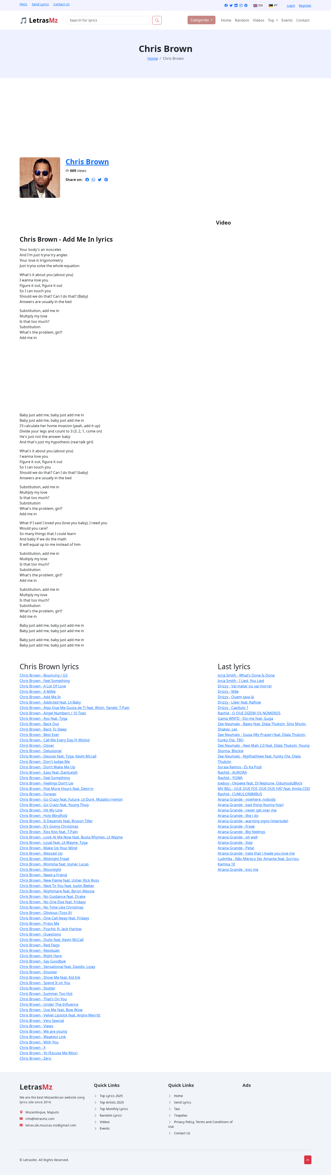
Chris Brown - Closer (37, 745)
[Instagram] (241, 5)
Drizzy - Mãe (228, 691)
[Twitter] (231, 5)
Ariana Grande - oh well (238, 837)
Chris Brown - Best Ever (39, 734)
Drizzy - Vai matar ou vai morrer (245, 686)
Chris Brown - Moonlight (40, 869)
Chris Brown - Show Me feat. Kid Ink (50, 977)
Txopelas (180, 1115)
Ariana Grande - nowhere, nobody (247, 799)
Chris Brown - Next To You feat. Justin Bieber (57, 885)
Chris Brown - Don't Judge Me (45, 761)
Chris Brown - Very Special (42, 1020)
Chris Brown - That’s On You (43, 999)
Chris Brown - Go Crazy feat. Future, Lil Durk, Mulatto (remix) (71, 799)
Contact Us (61, 4)
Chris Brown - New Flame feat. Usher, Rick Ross (59, 880)
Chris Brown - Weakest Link (43, 1036)
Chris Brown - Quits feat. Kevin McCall (52, 939)
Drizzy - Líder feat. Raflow (239, 702)
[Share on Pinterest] (106, 179)
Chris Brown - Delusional (40, 750)
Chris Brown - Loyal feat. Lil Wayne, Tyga (54, 842)
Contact (303, 20)
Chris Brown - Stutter (37, 988)
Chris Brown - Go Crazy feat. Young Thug (54, 804)
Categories (200, 20)
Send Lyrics (40, 4)
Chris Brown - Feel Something (45, 680)
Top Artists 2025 (112, 1102)
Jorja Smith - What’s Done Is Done (246, 675)
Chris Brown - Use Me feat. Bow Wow (51, 1009)
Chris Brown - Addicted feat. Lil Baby (50, 702)
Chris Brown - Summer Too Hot (46, 993)
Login (291, 5)
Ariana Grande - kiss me (238, 869)
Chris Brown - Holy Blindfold (43, 815)
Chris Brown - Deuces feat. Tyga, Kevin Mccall (58, 756)
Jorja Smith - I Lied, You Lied (241, 680)
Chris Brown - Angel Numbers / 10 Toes (53, 713)
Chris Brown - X (32, 1047)
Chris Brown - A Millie (38, 691)
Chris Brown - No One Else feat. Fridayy (53, 901)
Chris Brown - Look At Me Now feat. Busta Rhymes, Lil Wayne (71, 837)
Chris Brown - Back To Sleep (43, 729)
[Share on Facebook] (87, 179)
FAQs (23, 4)
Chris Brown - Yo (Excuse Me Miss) (48, 1052)
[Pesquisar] (157, 20)
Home (226, 20)
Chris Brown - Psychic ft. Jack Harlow (51, 928)
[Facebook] (226, 5)
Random (242, 20)
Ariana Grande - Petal (236, 847)
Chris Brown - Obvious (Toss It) (46, 912)
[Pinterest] (245, 5)
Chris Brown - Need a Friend (43, 874)
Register (305, 5)
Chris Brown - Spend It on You (45, 982)
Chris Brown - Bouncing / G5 (44, 675)
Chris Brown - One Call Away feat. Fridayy (54, 918)
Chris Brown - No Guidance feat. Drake (52, 896)
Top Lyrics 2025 (111, 1096)
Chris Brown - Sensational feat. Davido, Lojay (57, 966)
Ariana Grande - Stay (235, 842)
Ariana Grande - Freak (236, 826)
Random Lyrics (111, 1115)
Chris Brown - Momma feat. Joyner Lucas (54, 864)
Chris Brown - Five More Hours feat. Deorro (56, 788)
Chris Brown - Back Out (39, 723)
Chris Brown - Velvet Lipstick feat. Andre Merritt (60, 1015)
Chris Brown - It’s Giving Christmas (49, 826)
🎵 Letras (39, 20)
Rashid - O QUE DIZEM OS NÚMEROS (249, 713)
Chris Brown (87, 161)
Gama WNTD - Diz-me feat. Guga (245, 718)
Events (287, 20)
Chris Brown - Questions (40, 934)
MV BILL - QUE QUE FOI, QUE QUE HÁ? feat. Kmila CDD (264, 788)
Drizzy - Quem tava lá (236, 696)
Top (271, 20)
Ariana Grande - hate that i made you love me (256, 853)
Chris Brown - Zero (35, 1058)
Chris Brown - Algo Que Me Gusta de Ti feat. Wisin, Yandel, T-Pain (74, 707)
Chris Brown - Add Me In (40, 696)
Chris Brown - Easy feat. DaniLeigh (49, 772)
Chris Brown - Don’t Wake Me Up (47, 767)
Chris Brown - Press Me (39, 923)
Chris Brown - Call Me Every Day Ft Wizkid (55, 740)
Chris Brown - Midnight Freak (44, 858)
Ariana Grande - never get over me (247, 810)
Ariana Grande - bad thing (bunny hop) (250, 804)
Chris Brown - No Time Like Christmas (52, 907)
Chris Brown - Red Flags (40, 945)
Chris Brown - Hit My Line (41, 810)
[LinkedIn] (236, 5)
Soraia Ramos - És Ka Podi (240, 767)
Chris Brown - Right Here (41, 955)
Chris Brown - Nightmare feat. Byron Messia (57, 891)
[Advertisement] (155, 120)
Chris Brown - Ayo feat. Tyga (43, 718)
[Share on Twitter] (100, 179)
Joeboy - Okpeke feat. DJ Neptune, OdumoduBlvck (260, 783)
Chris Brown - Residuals (40, 950)
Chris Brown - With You (39, 1042)
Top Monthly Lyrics (114, 1109)
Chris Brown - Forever (38, 794)
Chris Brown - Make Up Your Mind (48, 847)
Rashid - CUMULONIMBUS (240, 794)
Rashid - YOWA (230, 777)
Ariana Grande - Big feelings (241, 831)
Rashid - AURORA (232, 772)
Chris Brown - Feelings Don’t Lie (46, 783)
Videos (258, 20)
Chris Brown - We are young (43, 1031)
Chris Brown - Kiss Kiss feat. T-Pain (49, 831)
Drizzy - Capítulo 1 (233, 707)
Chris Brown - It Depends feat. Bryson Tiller (56, 820)
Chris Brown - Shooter (38, 972)
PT (275, 5)
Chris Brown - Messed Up (41, 853)
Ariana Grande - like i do (238, 815)
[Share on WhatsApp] (93, 179)
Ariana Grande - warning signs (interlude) (253, 820)
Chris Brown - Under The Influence (49, 1004)
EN (260, 5)
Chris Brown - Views (36, 1025)
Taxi (177, 1109)
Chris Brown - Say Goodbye (43, 961)
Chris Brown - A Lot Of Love (43, 686)
